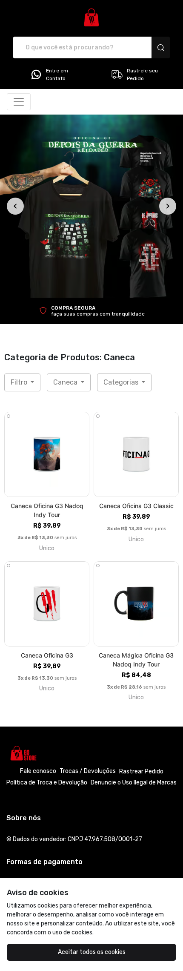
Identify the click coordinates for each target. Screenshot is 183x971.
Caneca (66, 382)
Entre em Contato (57, 74)
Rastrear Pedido (141, 771)
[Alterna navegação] (19, 101)
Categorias (121, 382)
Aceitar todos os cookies (92, 952)
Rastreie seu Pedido (142, 74)
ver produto (47, 454)
